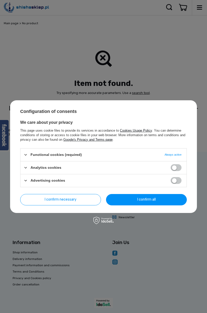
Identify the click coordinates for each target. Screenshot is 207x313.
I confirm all (146, 199)
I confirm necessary (60, 199)
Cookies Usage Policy (136, 130)
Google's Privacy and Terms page (88, 139)
